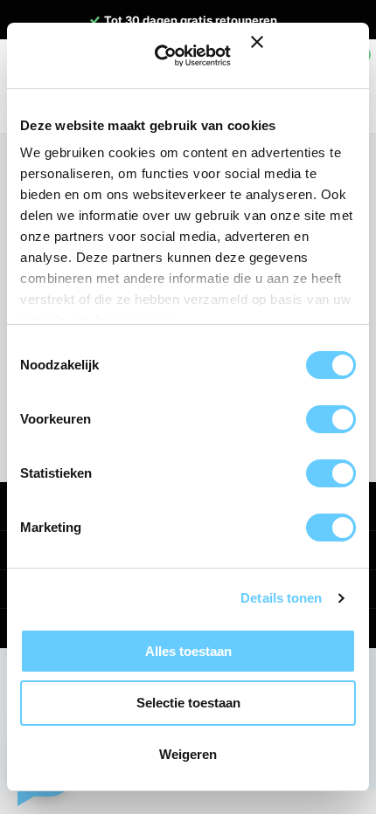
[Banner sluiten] (303, 55)
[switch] (331, 419)
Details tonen (281, 597)
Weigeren (188, 754)
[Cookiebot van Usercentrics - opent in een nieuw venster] (168, 56)
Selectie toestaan (188, 702)
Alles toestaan (188, 651)
